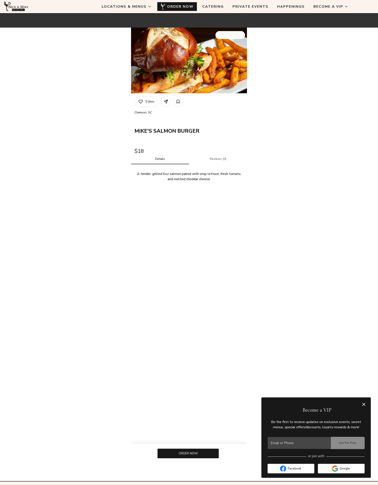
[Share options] (166, 101)
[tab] (160, 159)
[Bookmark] (178, 101)
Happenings (291, 6)
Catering (213, 6)
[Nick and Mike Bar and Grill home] (23, 6)
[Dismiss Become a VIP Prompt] (364, 404)
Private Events (250, 6)
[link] (188, 453)
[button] (126, 6)
